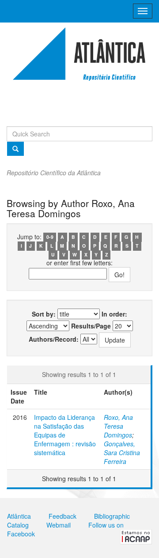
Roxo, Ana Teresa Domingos (118, 426)
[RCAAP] (136, 536)
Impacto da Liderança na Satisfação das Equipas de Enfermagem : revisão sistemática (65, 435)
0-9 (49, 237)
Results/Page (91, 325)
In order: (114, 313)
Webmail (58, 524)
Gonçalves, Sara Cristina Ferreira (122, 452)
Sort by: (44, 313)
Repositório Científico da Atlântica (54, 172)
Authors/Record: (54, 339)
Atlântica (19, 516)
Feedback (62, 516)
